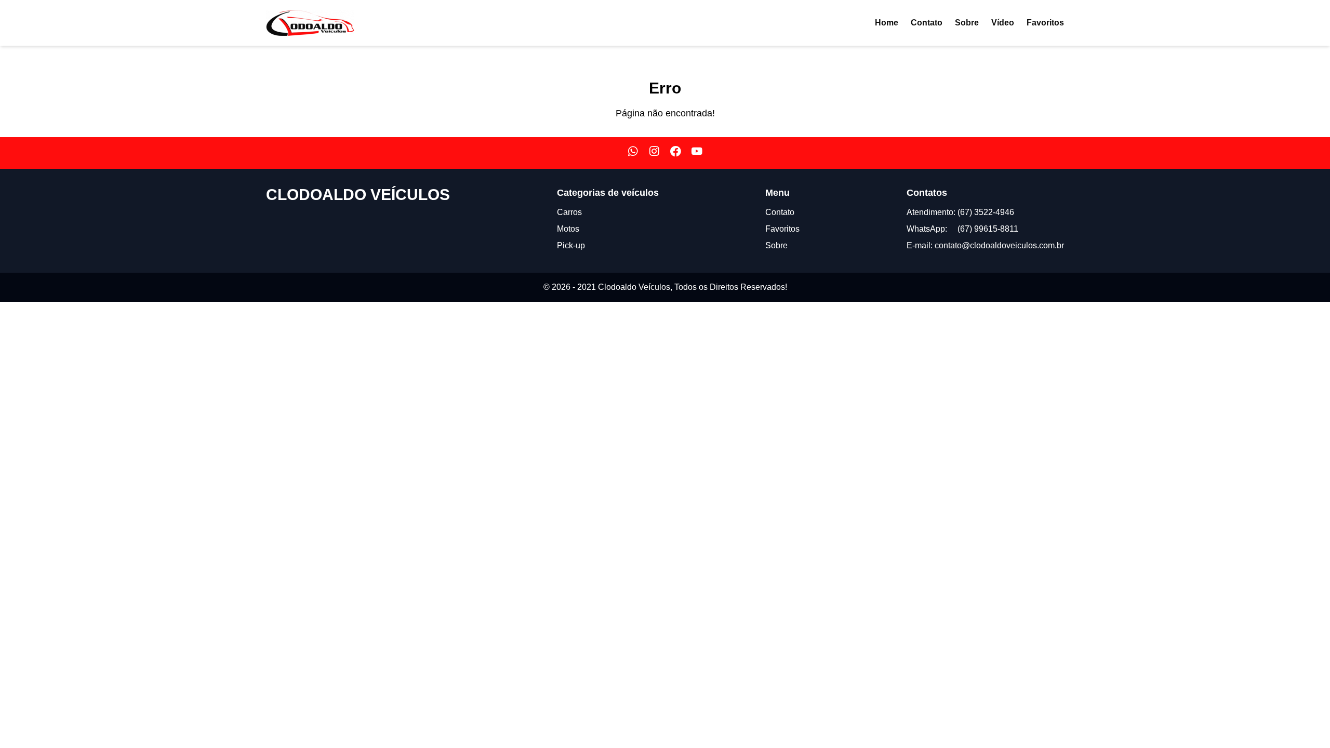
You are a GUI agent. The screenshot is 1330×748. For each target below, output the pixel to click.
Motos (568, 228)
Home (886, 22)
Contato (926, 22)
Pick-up (571, 245)
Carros (569, 212)
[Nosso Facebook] (675, 153)
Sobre (967, 22)
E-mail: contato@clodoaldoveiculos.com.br (985, 245)
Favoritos (1045, 22)
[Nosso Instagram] (654, 153)
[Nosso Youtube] (696, 153)
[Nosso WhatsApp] (633, 153)
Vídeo (1002, 22)
